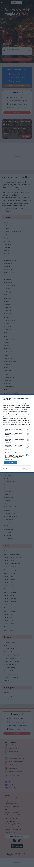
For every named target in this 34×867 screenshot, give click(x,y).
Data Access (17, 469)
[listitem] (17, 429)
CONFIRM (10, 462)
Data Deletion (7, 469)
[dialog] (17, 433)
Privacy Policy (27, 469)
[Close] (30, 398)
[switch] (27, 434)
